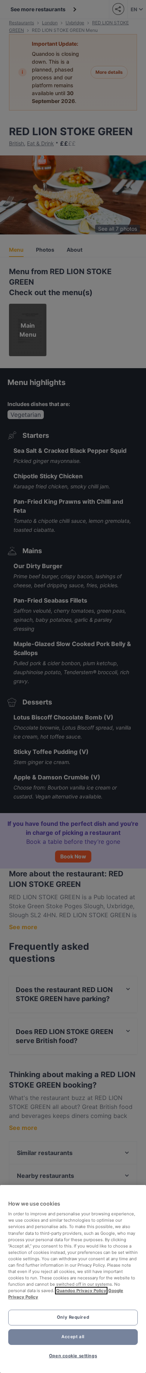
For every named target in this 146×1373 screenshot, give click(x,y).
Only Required (73, 1317)
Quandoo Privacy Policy (81, 1290)
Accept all (73, 1336)
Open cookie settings (73, 1355)
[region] (73, 1279)
